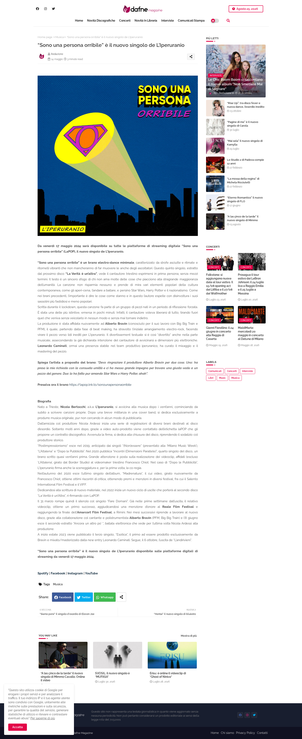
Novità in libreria (146, 20)
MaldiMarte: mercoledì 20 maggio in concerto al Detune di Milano (251, 333)
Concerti (124, 20)
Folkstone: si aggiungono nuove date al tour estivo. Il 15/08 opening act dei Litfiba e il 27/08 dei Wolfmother (219, 284)
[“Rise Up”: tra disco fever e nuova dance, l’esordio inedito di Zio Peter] (215, 108)
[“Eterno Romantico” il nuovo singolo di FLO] (215, 202)
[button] (228, 20)
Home (79, 20)
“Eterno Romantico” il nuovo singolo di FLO (245, 199)
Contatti (262, 732)
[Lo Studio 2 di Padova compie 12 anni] (215, 165)
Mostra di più (189, 635)
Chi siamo (227, 732)
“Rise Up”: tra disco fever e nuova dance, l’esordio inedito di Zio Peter (245, 107)
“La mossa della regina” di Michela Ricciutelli (243, 180)
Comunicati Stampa (191, 20)
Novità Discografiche (101, 20)
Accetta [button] (17, 727)
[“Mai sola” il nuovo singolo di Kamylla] (215, 146)
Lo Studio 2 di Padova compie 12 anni (245, 161)
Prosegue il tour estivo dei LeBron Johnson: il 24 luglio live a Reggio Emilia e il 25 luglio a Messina (251, 284)
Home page (45, 37)
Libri (210, 377)
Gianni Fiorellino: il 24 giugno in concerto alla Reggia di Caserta (220, 333)
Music (222, 377)
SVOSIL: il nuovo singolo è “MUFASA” (112, 675)
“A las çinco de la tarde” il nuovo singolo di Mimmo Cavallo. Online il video (63, 677)
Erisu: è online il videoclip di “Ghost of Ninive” (168, 675)
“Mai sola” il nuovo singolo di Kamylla (245, 142)
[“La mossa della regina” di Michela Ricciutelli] (215, 184)
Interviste (167, 20)
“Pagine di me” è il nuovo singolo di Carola (242, 123)
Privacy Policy (245, 732)
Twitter (86, 597)
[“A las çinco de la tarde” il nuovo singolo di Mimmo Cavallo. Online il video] (215, 221)
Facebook (65, 597)
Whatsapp (106, 597)
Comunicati (214, 371)
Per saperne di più (42, 718)
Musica (59, 37)
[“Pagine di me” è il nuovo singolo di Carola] (215, 127)
